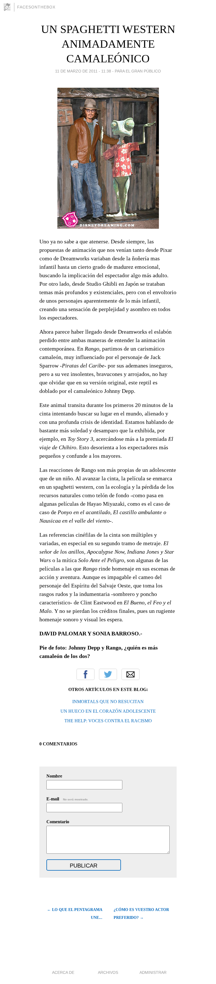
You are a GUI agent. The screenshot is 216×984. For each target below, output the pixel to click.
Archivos (108, 972)
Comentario (57, 821)
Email (131, 674)
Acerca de (63, 972)
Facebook (85, 674)
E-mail (67, 798)
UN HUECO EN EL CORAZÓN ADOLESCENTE (108, 711)
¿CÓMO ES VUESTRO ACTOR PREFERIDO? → (141, 914)
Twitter (108, 674)
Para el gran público (138, 71)
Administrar (153, 972)
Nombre (54, 776)
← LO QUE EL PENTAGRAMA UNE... (74, 914)
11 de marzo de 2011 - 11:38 (83, 71)
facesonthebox (36, 7)
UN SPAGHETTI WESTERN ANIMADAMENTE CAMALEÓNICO (108, 44)
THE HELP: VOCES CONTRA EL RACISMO (108, 720)
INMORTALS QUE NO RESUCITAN (108, 701)
